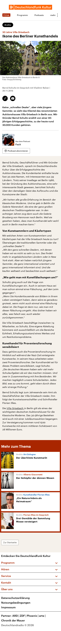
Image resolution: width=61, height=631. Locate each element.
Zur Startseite (10, 542)
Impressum (8, 607)
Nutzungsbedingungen (15, 602)
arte (42, 615)
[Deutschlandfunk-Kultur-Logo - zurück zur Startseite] (30, 7)
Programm (22, 15)
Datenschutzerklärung (15, 597)
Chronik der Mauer (13, 620)
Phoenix (32, 615)
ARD (15, 615)
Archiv (7, 25)
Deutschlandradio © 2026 (17, 625)
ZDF (23, 615)
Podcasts (39, 15)
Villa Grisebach (15, 408)
